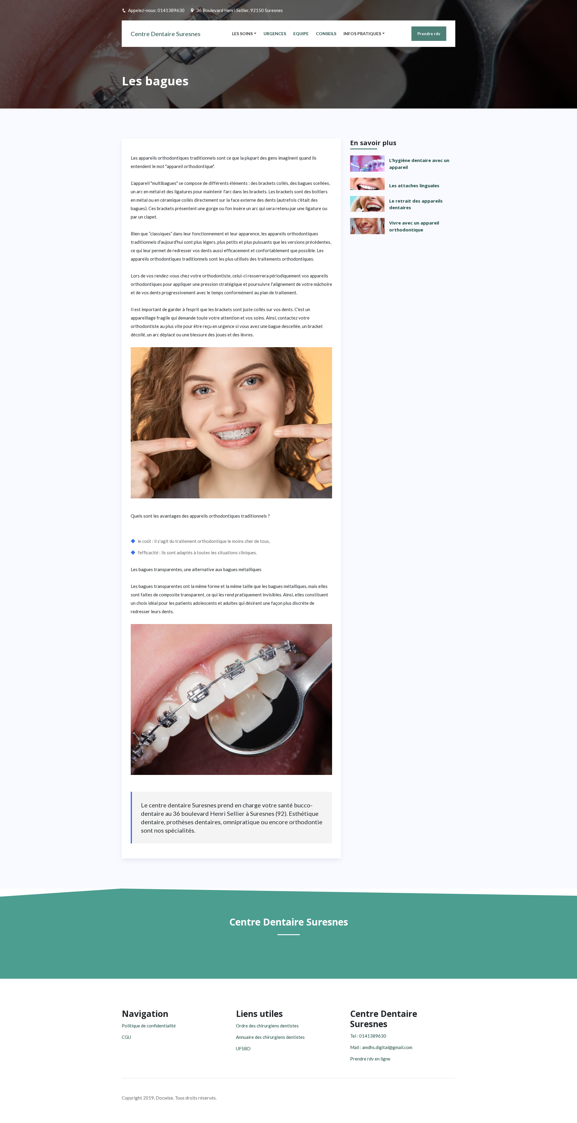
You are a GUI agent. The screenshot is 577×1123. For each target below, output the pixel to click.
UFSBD (243, 1048)
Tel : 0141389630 (368, 1036)
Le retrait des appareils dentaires (416, 204)
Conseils (326, 33)
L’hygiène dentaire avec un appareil (419, 163)
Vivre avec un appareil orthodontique (414, 226)
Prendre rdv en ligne (370, 1058)
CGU (126, 1037)
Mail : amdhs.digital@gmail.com (381, 1047)
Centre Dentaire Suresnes (165, 33)
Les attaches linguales (414, 185)
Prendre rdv (428, 33)
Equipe (301, 33)
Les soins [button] (242, 33)
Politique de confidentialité (149, 1025)
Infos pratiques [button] (362, 33)
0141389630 (171, 10)
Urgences (275, 33)
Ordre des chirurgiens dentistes (267, 1025)
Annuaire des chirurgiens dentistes (270, 1037)
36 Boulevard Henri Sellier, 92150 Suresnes (239, 10)
